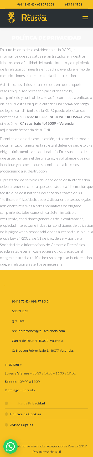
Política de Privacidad (27, 403)
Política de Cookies (25, 414)
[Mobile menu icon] (85, 18)
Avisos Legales (21, 425)
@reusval (19, 321)
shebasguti (53, 452)
